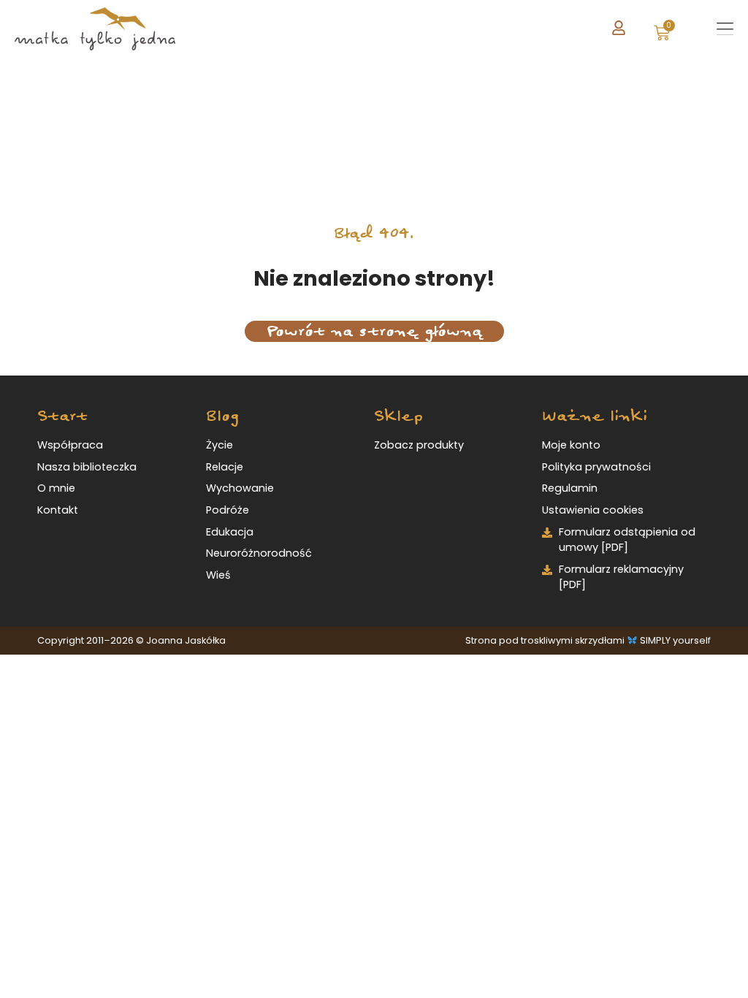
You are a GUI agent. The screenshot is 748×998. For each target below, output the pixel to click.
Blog (222, 416)
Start (62, 416)
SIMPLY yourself (675, 640)
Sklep (398, 416)
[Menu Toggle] (725, 29)
